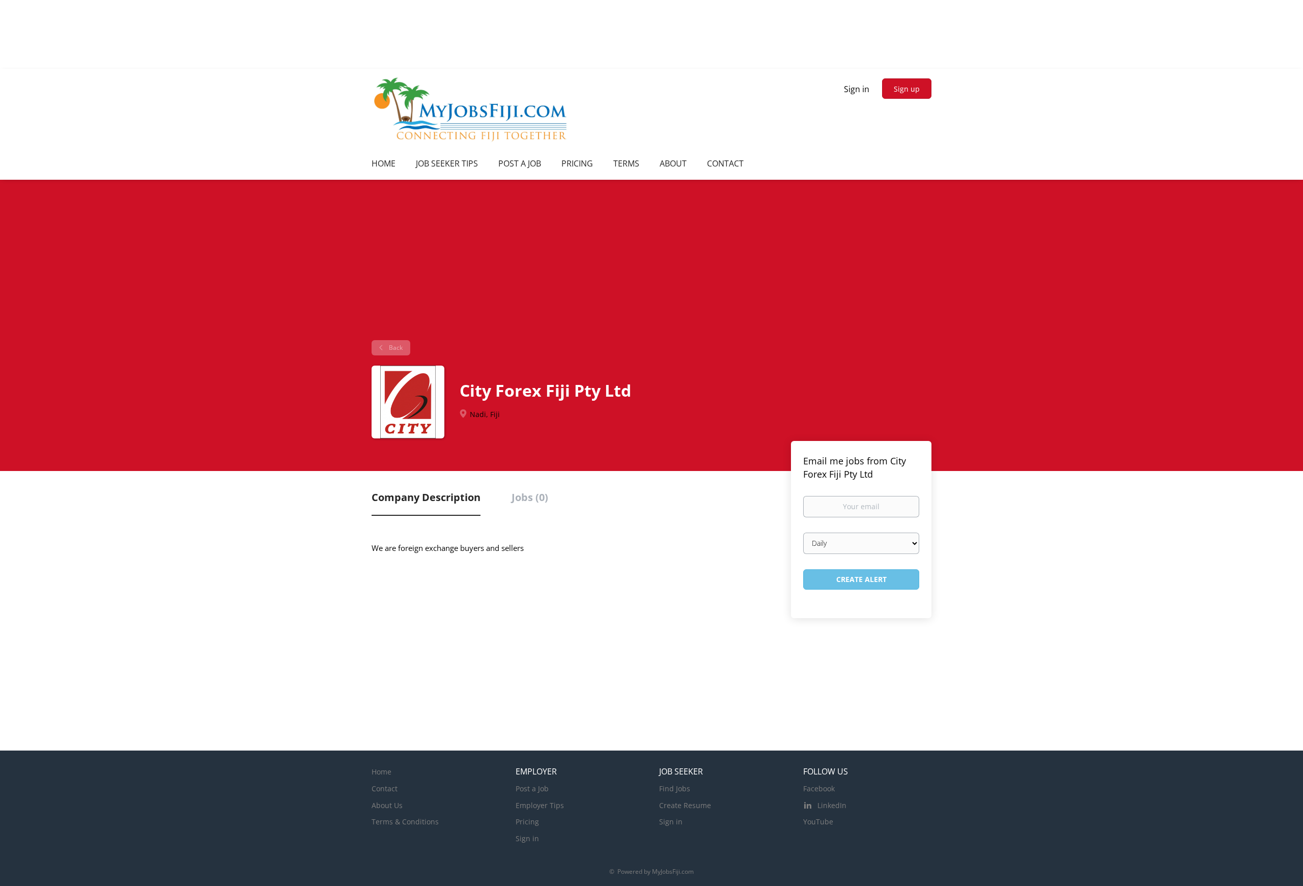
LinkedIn (831, 805)
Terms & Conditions (405, 821)
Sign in (856, 89)
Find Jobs (674, 788)
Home (381, 772)
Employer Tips (540, 805)
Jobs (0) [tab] (530, 497)
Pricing (527, 821)
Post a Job (532, 788)
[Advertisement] (651, 263)
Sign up (907, 89)
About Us (387, 805)
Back (395, 347)
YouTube (818, 821)
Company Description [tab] (426, 497)
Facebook (819, 788)
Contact (385, 788)
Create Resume (685, 805)
